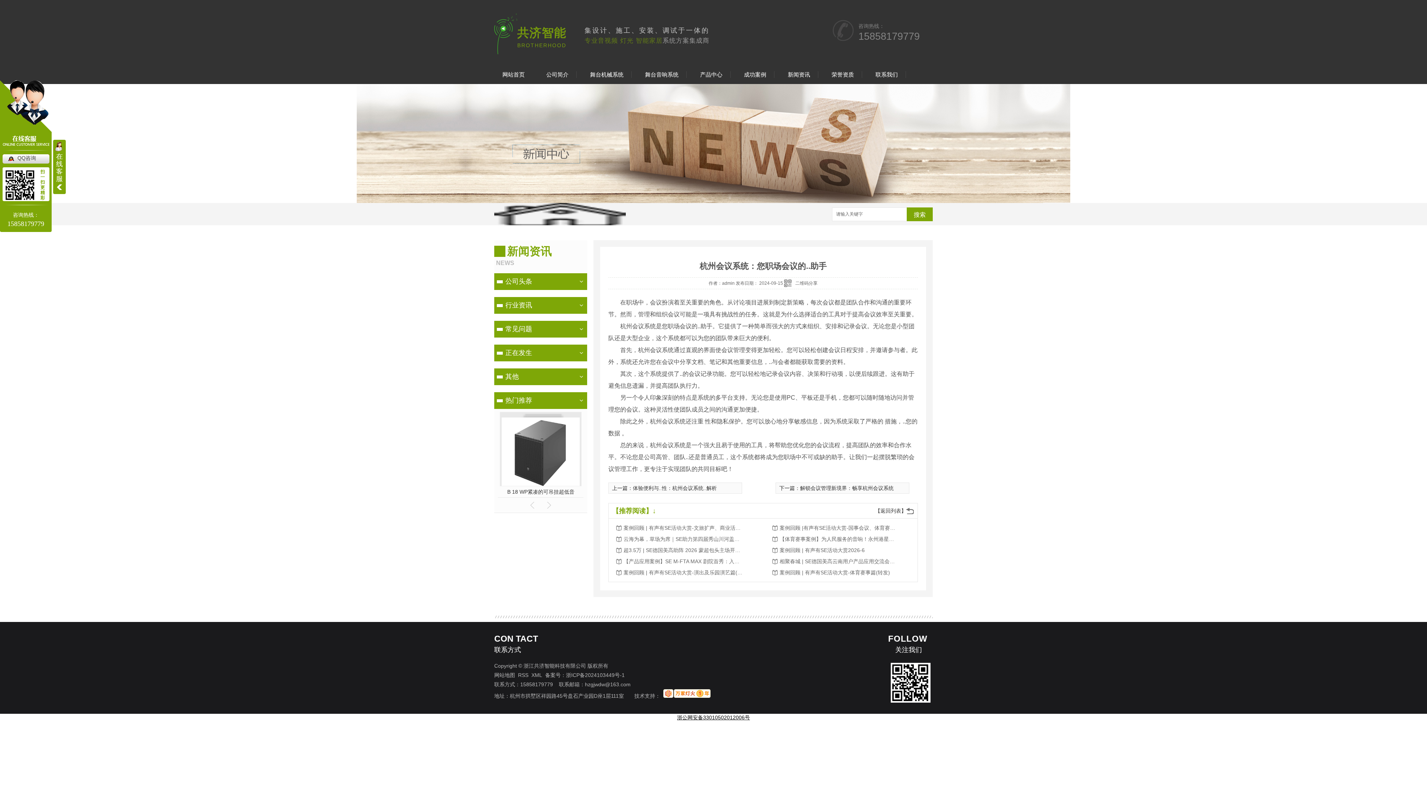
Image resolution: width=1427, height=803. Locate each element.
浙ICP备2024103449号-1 (595, 675)
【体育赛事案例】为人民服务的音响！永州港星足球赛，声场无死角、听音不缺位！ (839, 539)
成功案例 (755, 74)
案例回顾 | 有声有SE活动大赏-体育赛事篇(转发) (835, 572)
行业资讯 (518, 305)
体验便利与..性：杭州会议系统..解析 (675, 488)
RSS (523, 675)
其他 (512, 376)
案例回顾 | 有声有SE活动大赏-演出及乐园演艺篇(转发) (683, 572)
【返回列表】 (890, 511)
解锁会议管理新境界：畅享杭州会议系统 (847, 488)
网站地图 (504, 675)
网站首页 (513, 74)
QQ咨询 (26, 158)
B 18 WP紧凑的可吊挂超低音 (541, 492)
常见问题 (518, 329)
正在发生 (518, 353)
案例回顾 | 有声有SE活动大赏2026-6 (822, 550)
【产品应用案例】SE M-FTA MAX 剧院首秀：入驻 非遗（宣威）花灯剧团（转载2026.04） (683, 561)
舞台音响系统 (662, 74)
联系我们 (887, 74)
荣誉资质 (843, 74)
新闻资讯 (799, 74)
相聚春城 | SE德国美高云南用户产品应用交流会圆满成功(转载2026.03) (839, 561)
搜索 (920, 215)
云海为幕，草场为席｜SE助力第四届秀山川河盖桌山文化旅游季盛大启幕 (683, 539)
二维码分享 (806, 283)
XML (536, 675)
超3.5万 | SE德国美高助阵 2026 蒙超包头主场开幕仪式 (683, 550)
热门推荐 (518, 400)
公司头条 (518, 281)
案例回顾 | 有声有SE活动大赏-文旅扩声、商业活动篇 (683, 528)
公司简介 (557, 74)
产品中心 (711, 74)
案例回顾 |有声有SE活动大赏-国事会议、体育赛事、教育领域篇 (839, 528)
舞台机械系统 (607, 74)
